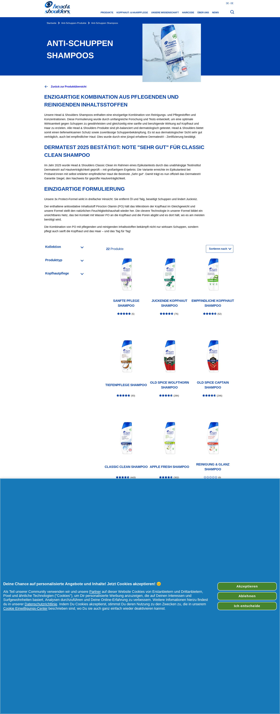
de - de (229, 3)
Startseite (51, 23)
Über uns (203, 12)
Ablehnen (247, 596)
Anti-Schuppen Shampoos (104, 23)
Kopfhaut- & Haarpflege (132, 12)
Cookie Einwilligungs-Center (25, 608)
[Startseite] (57, 8)
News (215, 12)
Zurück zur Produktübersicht (68, 86)
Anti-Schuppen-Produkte (73, 23)
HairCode (188, 12)
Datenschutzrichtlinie (41, 604)
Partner (95, 591)
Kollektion (53, 247)
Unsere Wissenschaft (165, 12)
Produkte (107, 12)
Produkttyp (53, 260)
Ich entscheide (247, 606)
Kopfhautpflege (57, 273)
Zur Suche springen (13, 3)
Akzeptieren (247, 586)
